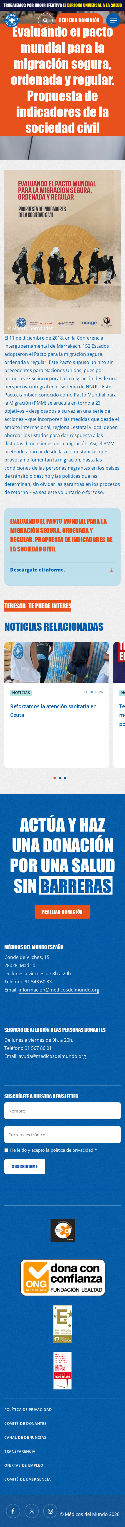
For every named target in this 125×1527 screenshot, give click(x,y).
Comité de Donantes (25, 1423)
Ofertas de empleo (23, 1465)
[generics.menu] (113, 20)
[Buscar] (45, 20)
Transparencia (19, 1451)
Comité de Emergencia (27, 1479)
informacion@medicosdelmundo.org (59, 990)
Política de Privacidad (28, 1409)
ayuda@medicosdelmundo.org (52, 1056)
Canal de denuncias (25, 1437)
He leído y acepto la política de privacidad (51, 1150)
